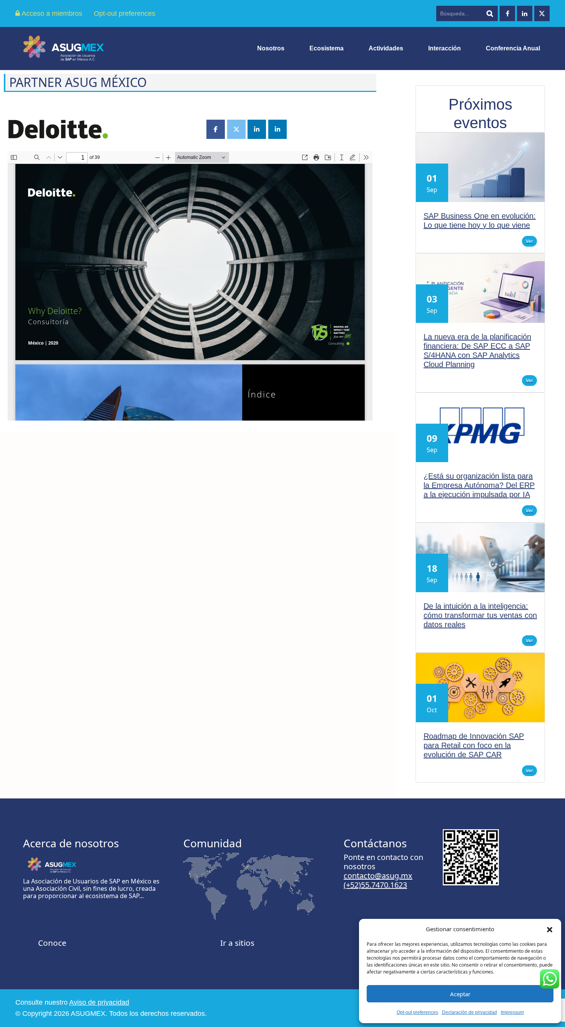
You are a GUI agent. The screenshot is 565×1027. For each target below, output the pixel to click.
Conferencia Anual (513, 48)
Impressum (512, 1012)
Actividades (386, 48)
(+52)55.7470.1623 (375, 885)
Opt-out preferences (417, 1012)
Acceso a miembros (51, 13)
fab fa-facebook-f (507, 13)
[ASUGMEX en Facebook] (215, 129)
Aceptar (460, 994)
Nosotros (270, 48)
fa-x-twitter (542, 13)
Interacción (444, 48)
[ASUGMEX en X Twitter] (236, 129)
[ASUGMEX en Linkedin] (257, 129)
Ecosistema (326, 48)
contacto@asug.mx (378, 875)
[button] (549, 929)
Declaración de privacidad (469, 1012)
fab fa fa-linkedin (524, 13)
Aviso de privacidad (99, 1002)
